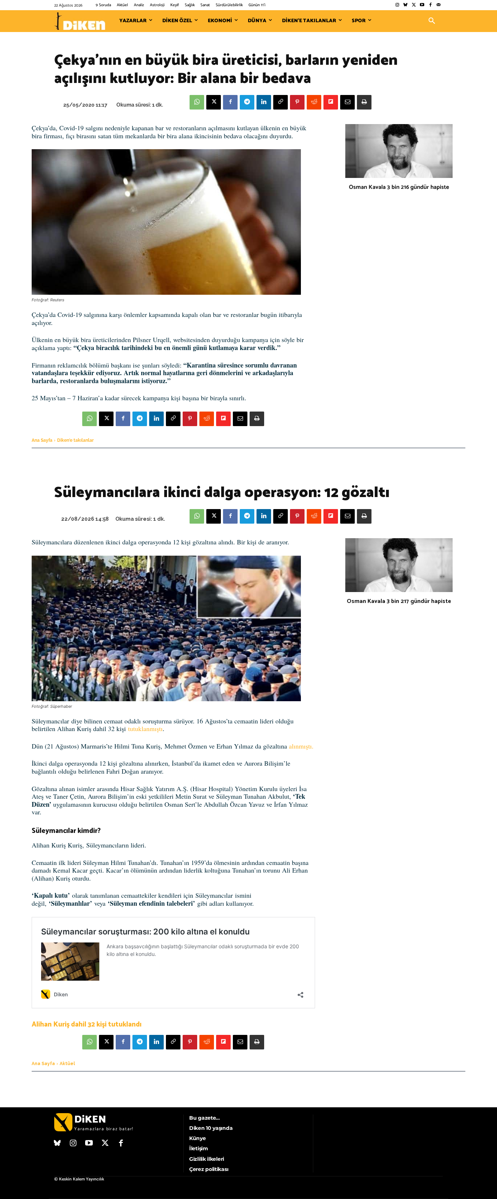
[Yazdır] (364, 102)
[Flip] (330, 102)
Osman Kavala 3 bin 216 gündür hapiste (399, 187)
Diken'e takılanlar (75, 440)
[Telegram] (247, 102)
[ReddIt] (314, 102)
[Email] (347, 102)
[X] (213, 102)
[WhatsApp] (197, 102)
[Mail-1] (438, 5)
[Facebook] (430, 5)
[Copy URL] (280, 102)
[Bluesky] (405, 5)
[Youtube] (422, 5)
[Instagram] (397, 5)
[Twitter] (414, 5)
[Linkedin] (264, 102)
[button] (432, 21)
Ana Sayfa (42, 440)
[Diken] (79, 21)
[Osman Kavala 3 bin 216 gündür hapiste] (399, 151)
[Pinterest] (297, 102)
